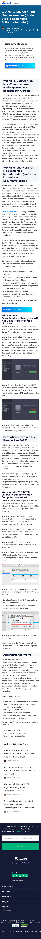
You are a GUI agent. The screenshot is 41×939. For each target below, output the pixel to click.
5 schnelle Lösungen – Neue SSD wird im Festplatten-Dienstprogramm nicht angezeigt (19, 804)
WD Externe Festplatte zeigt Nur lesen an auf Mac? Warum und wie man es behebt (19, 770)
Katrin (8, 28)
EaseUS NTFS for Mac (11, 211)
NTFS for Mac (10, 33)
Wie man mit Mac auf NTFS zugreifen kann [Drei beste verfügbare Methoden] (16, 787)
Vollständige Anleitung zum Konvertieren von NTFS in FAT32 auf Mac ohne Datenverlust (20, 753)
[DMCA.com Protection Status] (25, 925)
